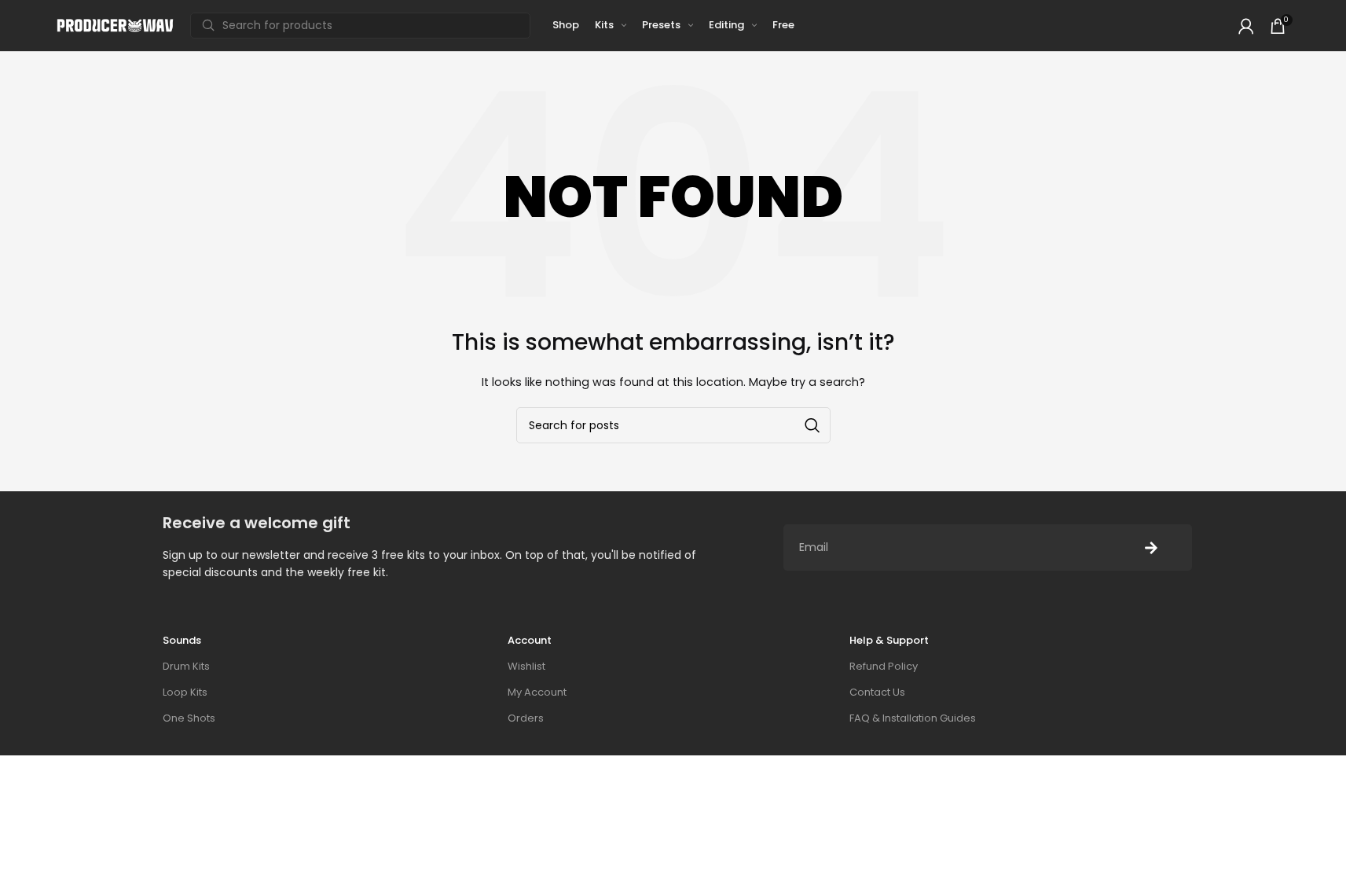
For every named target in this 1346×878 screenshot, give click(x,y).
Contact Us (877, 692)
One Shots (189, 718)
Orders (526, 718)
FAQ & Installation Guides (912, 718)
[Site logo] (115, 24)
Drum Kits (186, 666)
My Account (537, 692)
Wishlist (526, 666)
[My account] (1246, 26)
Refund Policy (883, 666)
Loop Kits (185, 692)
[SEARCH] (812, 425)
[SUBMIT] (1151, 547)
